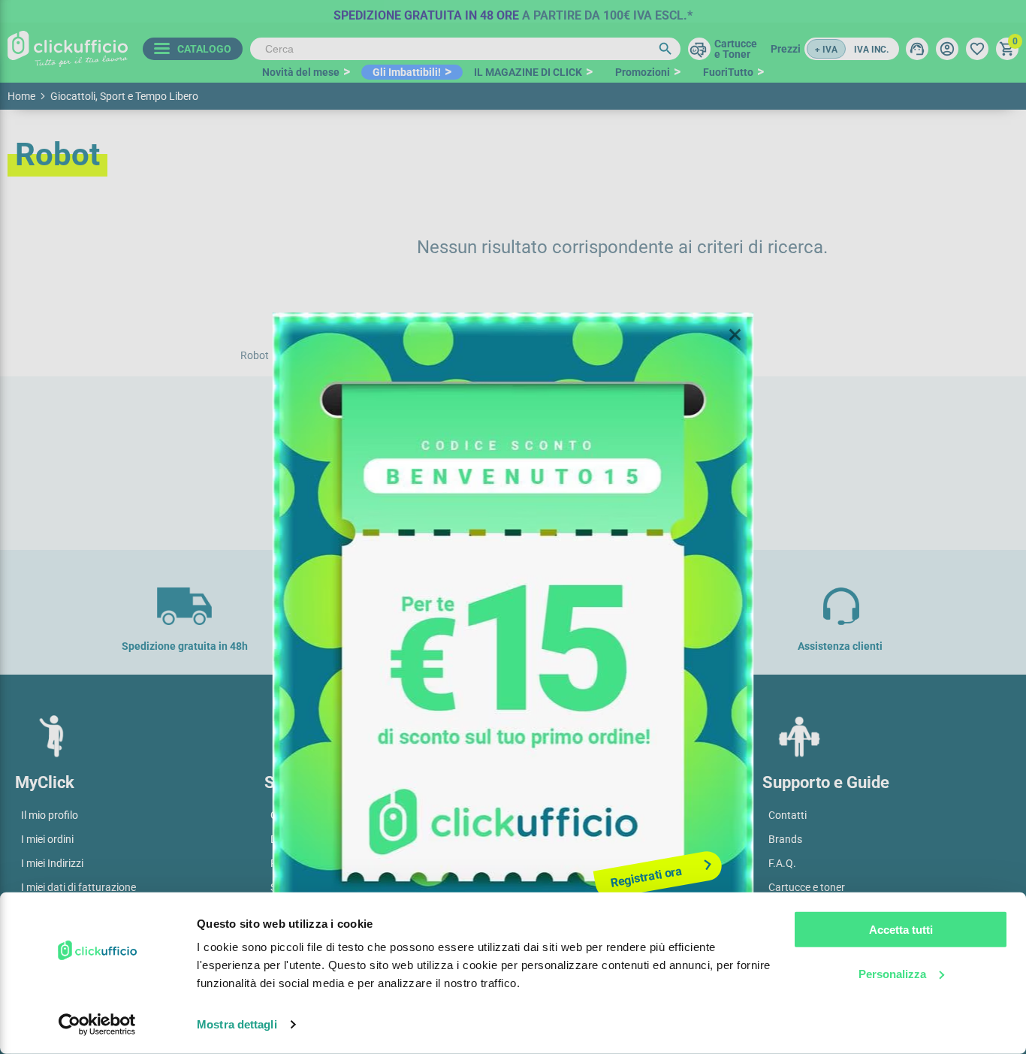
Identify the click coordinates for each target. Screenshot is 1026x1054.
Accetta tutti (901, 929)
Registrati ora (646, 876)
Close (735, 335)
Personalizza (892, 973)
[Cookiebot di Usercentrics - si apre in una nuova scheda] (97, 1024)
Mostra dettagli (237, 1024)
